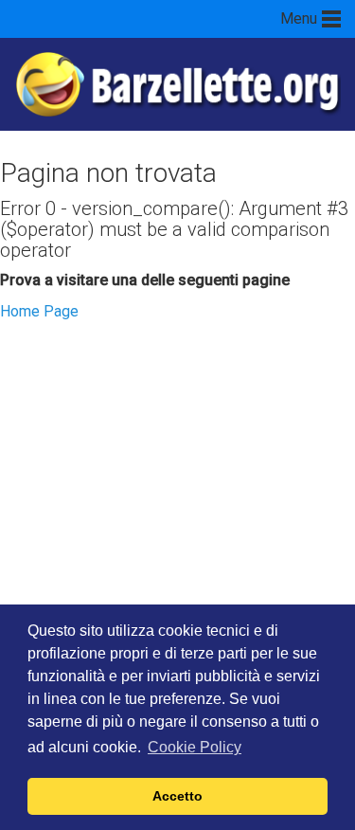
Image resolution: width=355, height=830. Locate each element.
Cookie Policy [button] (194, 747)
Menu (298, 18)
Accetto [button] (177, 795)
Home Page (39, 311)
